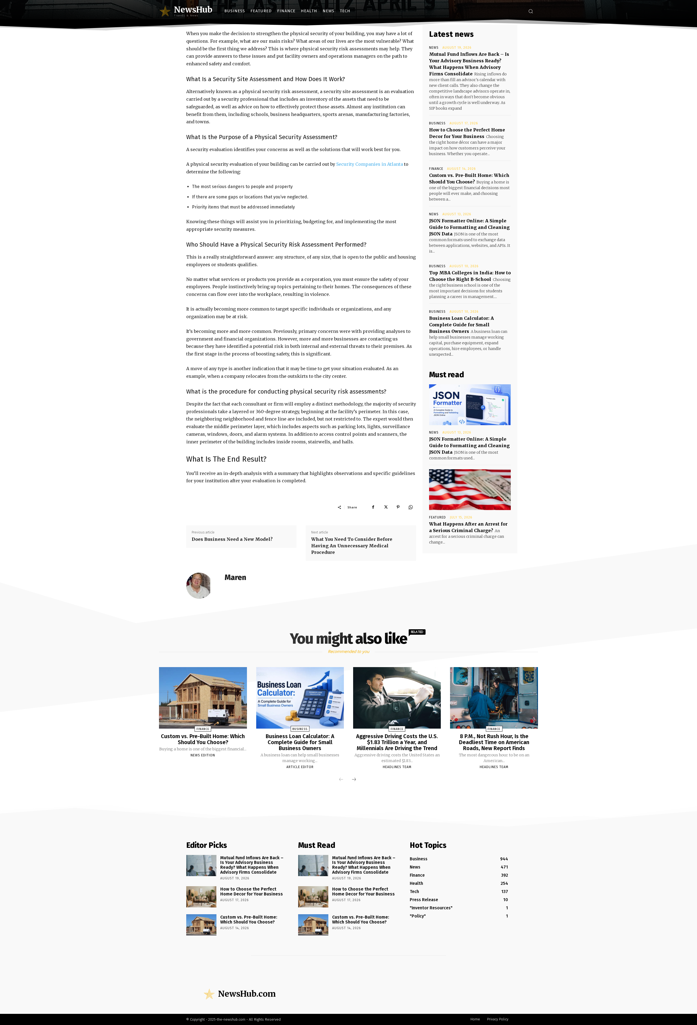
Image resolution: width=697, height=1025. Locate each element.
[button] (530, 11)
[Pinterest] (398, 507)
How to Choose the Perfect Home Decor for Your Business (251, 891)
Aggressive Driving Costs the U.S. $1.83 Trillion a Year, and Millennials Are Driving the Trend (397, 742)
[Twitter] (385, 507)
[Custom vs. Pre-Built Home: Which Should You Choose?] (203, 698)
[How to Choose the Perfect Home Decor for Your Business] (201, 896)
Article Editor (300, 767)
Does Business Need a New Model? (232, 539)
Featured (437, 517)
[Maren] (202, 586)
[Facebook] (373, 507)
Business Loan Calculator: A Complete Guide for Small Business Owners (461, 324)
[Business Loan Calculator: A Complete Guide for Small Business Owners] (300, 698)
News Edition (203, 755)
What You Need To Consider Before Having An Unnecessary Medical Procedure (351, 545)
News (434, 47)
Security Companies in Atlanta (369, 164)
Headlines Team (397, 767)
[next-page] (353, 780)
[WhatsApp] (410, 507)
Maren (235, 577)
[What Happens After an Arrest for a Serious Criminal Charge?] (470, 489)
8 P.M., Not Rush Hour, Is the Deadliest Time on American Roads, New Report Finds (494, 742)
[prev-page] (341, 780)
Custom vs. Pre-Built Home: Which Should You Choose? (203, 739)
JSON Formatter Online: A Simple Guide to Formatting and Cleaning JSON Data (469, 227)
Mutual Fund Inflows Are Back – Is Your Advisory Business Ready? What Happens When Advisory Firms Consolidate (251, 865)
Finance (436, 168)
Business (437, 123)
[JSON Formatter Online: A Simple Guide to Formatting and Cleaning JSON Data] (470, 404)
